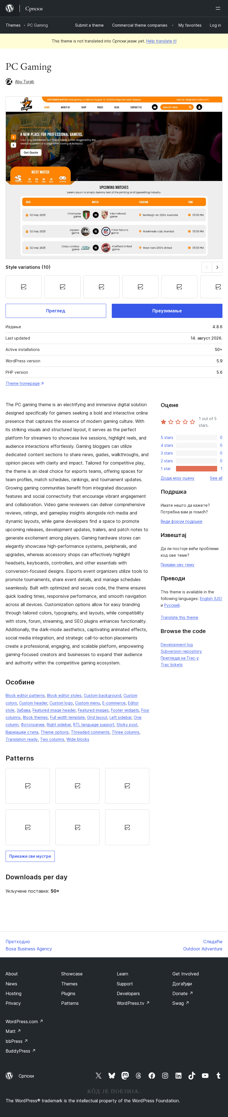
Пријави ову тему (177, 564)
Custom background (102, 695)
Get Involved (185, 974)
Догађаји (182, 984)
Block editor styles (64, 695)
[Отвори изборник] (219, 8)
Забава (23, 710)
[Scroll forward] (217, 267)
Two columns (52, 739)
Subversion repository (181, 651)
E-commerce (114, 703)
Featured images (93, 710)
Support (125, 984)
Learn (122, 974)
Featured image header (54, 710)
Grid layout (97, 717)
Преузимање (167, 310)
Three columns (125, 732)
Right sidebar (59, 724)
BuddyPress (21, 1051)
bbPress (17, 1041)
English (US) (211, 598)
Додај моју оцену (177, 478)
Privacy (13, 1003)
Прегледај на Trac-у (180, 658)
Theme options (55, 732)
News (11, 984)
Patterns (70, 1003)
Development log (177, 644)
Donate (182, 993)
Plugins (68, 993)
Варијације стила (22, 732)
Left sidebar (121, 717)
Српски (26, 1076)
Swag (180, 1003)
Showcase (72, 974)
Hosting (13, 993)
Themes (13, 25)
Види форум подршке (181, 521)
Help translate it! (161, 41)
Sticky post (127, 724)
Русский (172, 605)
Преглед (55, 310)
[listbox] (77, 806)
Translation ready (22, 739)
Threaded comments (90, 732)
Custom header (33, 703)
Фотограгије (32, 724)
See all (216, 478)
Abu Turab (24, 81)
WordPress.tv (133, 1003)
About (12, 974)
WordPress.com (24, 1021)
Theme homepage (23, 383)
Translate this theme (179, 617)
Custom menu (87, 703)
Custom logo (61, 703)
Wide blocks (77, 739)
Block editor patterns (25, 695)
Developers (128, 993)
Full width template (67, 717)
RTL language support (93, 724)
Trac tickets (172, 664)
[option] (28, 786)
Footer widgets (125, 710)
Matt (13, 1031)
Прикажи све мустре (30, 856)
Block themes (35, 717)
